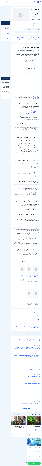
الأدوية (32, 4)
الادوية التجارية (27, 4)
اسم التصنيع (24, 41)
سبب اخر (26, 83)
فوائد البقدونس (37, 426)
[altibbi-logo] (35, 1)
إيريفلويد (22, 275)
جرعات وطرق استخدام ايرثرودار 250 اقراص (31, 29)
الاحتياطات (17, 37)
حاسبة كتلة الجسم (5, 82)
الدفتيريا (34, 108)
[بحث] (7, 2)
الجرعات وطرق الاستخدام (28, 39)
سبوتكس (29, 299)
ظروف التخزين (37, 41)
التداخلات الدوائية (37, 39)
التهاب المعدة (33, 115)
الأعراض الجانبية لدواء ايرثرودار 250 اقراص (33, 31)
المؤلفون (36, 315)
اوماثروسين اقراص (29, 276)
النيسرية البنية (33, 112)
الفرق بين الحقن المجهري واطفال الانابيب (34, 448)
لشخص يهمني (26, 75)
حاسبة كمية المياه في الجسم (5, 92)
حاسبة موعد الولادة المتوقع (6, 87)
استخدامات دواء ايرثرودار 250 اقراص (19, 31)
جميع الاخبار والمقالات (15, 414)
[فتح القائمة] (40, 2)
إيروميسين (36, 299)
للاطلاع (27, 79)
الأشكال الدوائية (19, 39)
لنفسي (27, 72)
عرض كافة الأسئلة (26, 408)
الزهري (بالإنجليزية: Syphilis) (31, 113)
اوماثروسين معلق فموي (36, 276)
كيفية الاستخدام (31, 41)
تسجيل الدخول (3, 1)
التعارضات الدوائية (30, 37)
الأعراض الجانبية (23, 37)
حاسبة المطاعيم (6, 96)
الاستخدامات (37, 37)
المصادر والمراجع (35, 312)
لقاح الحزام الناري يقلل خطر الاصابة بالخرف (19, 427)
